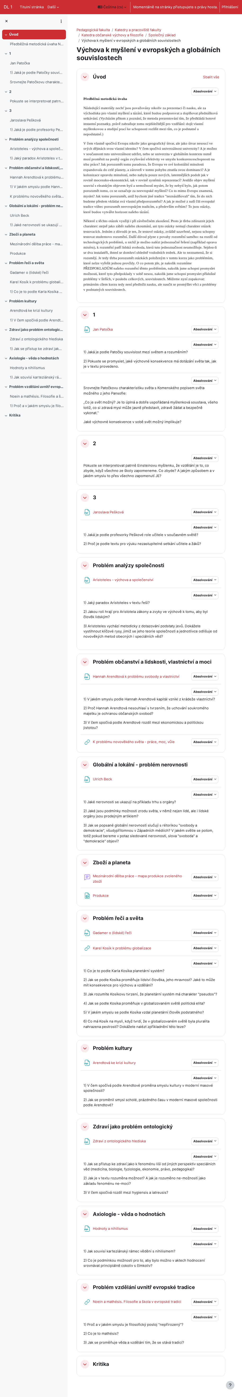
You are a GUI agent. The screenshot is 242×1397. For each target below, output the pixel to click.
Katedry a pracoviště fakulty (138, 30)
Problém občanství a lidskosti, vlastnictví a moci (36, 168)
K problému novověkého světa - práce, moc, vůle (37, 196)
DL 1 (8, 6)
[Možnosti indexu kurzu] (61, 21)
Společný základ (162, 35)
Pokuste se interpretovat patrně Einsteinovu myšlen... (37, 101)
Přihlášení (230, 7)
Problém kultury (23, 301)
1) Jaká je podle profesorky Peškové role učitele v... (37, 130)
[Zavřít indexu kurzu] (6, 21)
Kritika (15, 415)
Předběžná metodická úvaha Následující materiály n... (37, 44)
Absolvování (203, 91)
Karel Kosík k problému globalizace (37, 282)
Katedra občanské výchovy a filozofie (112, 35)
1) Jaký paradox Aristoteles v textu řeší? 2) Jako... (37, 158)
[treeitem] (33, 39)
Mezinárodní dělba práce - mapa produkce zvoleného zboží (37, 244)
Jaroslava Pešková (25, 120)
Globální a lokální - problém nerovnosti (36, 206)
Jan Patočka (20, 63)
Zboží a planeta (22, 234)
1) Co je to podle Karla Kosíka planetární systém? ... (37, 292)
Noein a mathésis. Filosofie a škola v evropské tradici (37, 396)
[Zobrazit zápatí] (230, 1385)
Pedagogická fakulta (93, 30)
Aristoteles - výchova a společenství (37, 149)
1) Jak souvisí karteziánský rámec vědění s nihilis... (37, 377)
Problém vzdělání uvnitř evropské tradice (36, 387)
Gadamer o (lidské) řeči (29, 272)
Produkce (18, 253)
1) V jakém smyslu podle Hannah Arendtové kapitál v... (37, 187)
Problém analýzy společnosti (34, 139)
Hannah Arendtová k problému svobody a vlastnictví (37, 177)
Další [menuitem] (52, 7)
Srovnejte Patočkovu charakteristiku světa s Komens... (37, 82)
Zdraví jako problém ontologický (36, 330)
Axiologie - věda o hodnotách (34, 358)
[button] (112, 7)
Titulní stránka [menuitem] (32, 7)
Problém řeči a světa (26, 263)
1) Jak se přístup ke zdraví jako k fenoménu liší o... (37, 349)
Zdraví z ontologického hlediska (36, 339)
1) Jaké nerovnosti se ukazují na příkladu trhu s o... (37, 225)
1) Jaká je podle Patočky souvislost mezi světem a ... (37, 73)
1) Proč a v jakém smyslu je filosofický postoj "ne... (37, 406)
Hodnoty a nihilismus (27, 368)
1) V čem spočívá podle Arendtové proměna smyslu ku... (37, 320)
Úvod (13, 34)
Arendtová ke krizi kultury (31, 310)
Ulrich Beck (19, 215)
